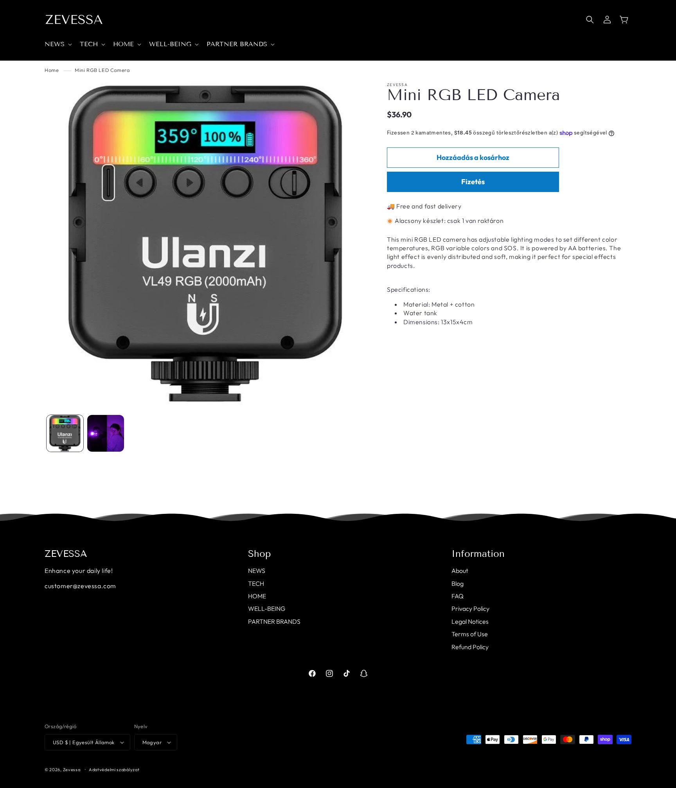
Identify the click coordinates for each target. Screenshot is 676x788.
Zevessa (72, 769)
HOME (257, 596)
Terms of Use (469, 634)
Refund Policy (470, 647)
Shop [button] (259, 553)
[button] (57, 44)
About (459, 570)
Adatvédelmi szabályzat (114, 769)
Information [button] (478, 553)
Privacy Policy (470, 608)
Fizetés (473, 182)
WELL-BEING (266, 608)
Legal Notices (470, 621)
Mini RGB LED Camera (102, 70)
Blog (457, 583)
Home (52, 70)
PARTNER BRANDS (274, 621)
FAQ (457, 596)
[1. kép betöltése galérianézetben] (65, 433)
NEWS (256, 570)
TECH (256, 583)
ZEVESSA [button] (66, 553)
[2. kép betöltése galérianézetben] (105, 433)
